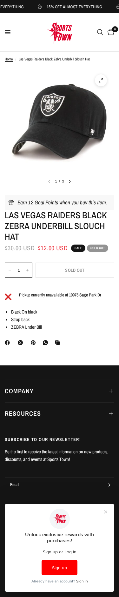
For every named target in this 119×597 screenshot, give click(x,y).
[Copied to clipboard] (59, 342)
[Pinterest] (34, 342)
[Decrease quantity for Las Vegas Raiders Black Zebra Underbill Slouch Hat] (10, 270)
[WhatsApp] (46, 342)
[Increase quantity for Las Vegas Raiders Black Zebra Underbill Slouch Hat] (27, 270)
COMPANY (19, 391)
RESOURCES (23, 413)
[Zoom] (101, 80)
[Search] (100, 32)
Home (9, 59)
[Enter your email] (108, 484)
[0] (109, 32)
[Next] (69, 181)
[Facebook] (8, 342)
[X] (21, 342)
